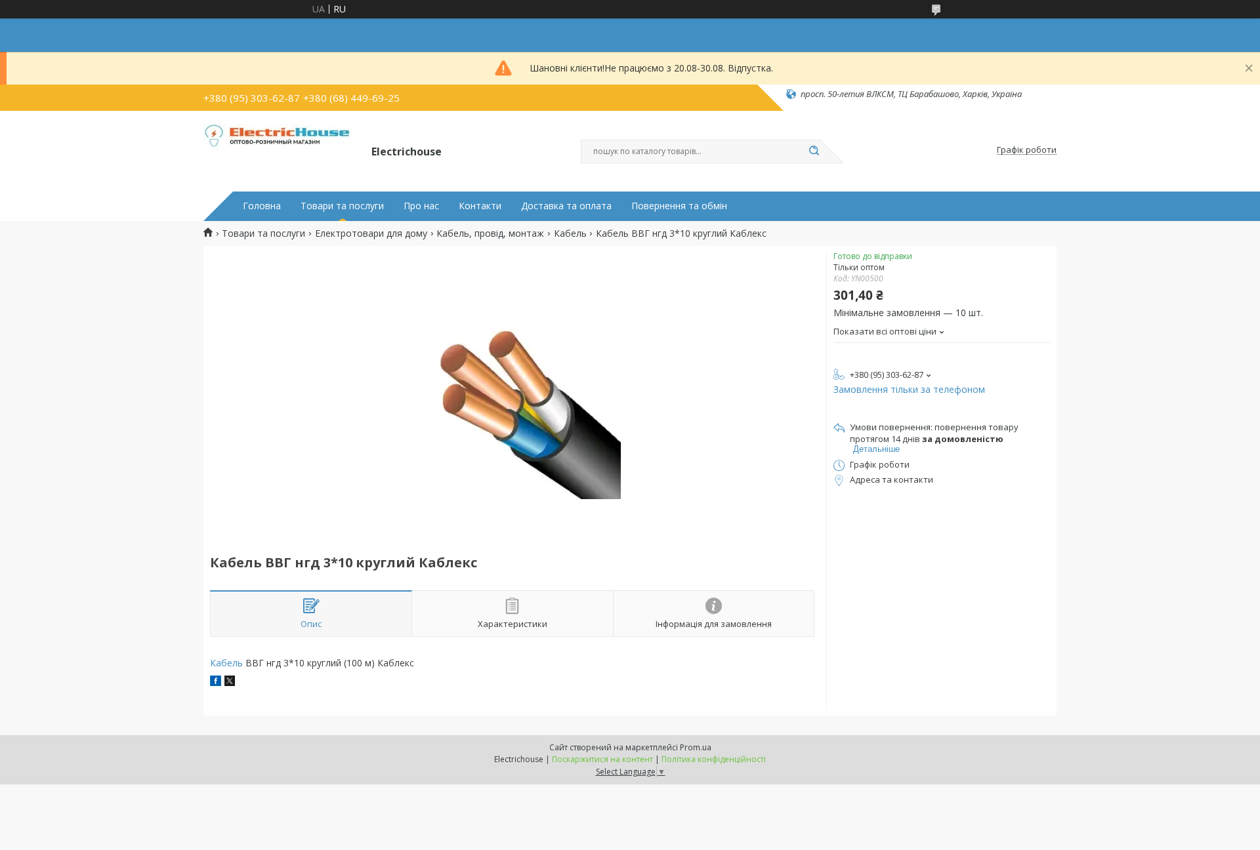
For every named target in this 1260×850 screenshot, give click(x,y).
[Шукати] (814, 151)
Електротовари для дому (371, 233)
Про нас (421, 206)
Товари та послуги (342, 206)
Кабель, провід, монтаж (490, 233)
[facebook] (215, 682)
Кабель (570, 233)
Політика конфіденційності (714, 759)
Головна (262, 206)
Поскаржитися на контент (602, 759)
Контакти (480, 206)
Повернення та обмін (679, 206)
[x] (229, 682)
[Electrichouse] (281, 150)
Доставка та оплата (566, 206)
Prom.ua (695, 747)
